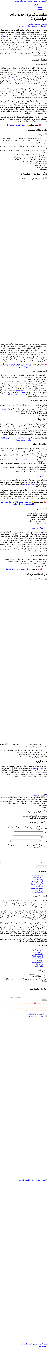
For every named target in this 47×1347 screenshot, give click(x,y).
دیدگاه (44, 863)
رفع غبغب (26, 459)
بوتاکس (33, 754)
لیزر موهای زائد (9, 76)
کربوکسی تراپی (38, 527)
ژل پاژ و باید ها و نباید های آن (16, 125)
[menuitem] (21, 5)
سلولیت (18, 546)
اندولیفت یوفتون (37, 884)
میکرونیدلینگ (38, 877)
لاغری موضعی (38, 768)
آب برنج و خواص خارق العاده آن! (16, 569)
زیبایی (31, 24)
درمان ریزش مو (29, 484)
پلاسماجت (39, 879)
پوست (36, 24)
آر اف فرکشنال (37, 881)
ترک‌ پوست (20, 390)
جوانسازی (43, 24)
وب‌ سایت (43, 841)
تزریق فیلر (39, 890)
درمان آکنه (26, 392)
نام (45, 832)
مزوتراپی (41, 475)
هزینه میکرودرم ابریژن (16, 394)
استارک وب (24, 1003)
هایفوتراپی (4, 36)
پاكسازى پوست (37, 888)
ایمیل (44, 836)
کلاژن (4, 409)
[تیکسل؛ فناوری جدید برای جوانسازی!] (33, 26)
